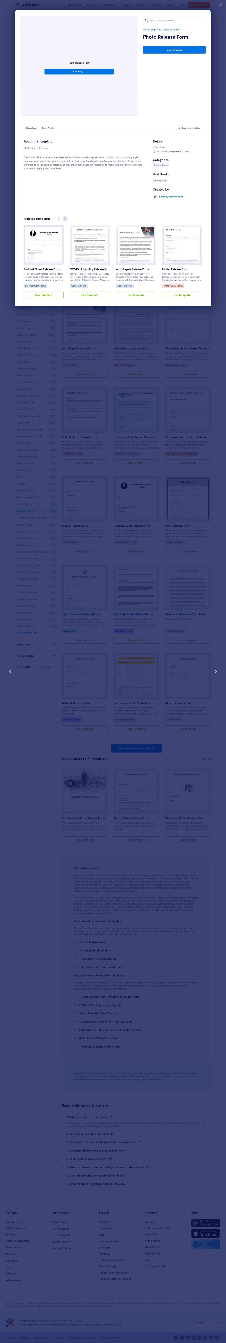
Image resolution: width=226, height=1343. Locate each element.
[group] (44, 264)
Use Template (174, 49)
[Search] (146, 20)
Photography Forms (173, 285)
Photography (161, 180)
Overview (31, 128)
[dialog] (113, 671)
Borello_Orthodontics (171, 196)
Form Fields (48, 128)
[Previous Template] (10, 672)
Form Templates (152, 29)
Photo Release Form (165, 37)
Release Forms (171, 29)
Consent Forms (79, 285)
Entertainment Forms (35, 285)
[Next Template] (216, 672)
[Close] (220, 4)
